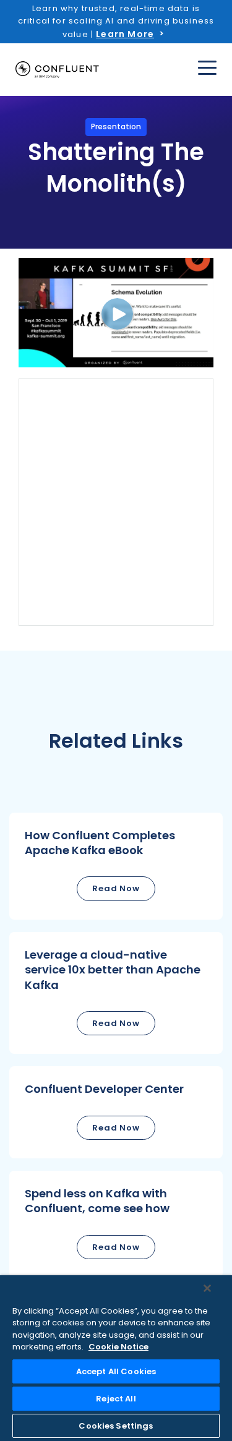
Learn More (125, 34)
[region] (116, 1358)
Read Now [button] (116, 888)
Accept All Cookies (116, 1371)
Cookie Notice (118, 1347)
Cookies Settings (116, 1426)
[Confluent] (57, 70)
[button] (116, 866)
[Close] (207, 1288)
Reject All (115, 1399)
